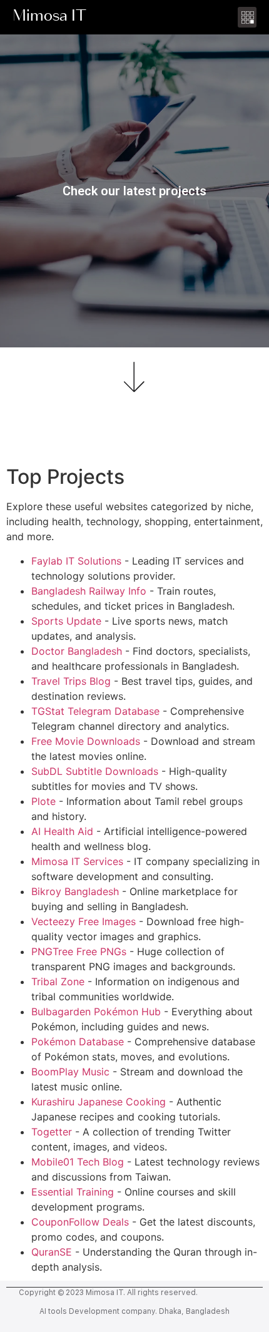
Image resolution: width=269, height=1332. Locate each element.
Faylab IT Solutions (76, 561)
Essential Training (72, 1192)
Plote (43, 801)
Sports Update (66, 621)
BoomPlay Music (70, 1071)
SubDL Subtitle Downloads (94, 771)
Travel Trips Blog (71, 681)
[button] (247, 17)
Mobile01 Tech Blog (77, 1161)
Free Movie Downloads (85, 741)
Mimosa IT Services (77, 861)
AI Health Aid (62, 831)
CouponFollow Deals (80, 1222)
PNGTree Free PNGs (78, 951)
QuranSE (51, 1252)
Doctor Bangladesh (76, 651)
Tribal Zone (57, 981)
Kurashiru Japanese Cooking (98, 1101)
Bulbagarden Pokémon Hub (96, 1011)
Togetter (51, 1131)
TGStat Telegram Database (95, 711)
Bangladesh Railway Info (88, 591)
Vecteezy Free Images (83, 921)
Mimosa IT (49, 17)
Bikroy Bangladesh (75, 891)
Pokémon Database (77, 1041)
